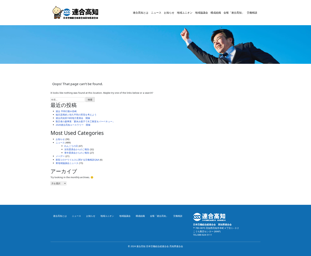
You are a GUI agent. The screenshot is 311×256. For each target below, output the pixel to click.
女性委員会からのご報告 (76, 149)
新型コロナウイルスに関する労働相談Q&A (77, 159)
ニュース (156, 12)
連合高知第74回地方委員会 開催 (73, 118)
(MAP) (216, 231)
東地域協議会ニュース (67, 163)
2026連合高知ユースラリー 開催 (73, 124)
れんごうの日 (71, 145)
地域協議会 (201, 12)
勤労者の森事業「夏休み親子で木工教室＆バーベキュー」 (85, 121)
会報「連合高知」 (234, 12)
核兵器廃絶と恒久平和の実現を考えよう (76, 114)
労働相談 (252, 12)
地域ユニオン (184, 12)
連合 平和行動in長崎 (66, 111)
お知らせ (169, 12)
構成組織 (216, 12)
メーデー (60, 156)
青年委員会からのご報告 (76, 152)
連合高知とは (140, 12)
